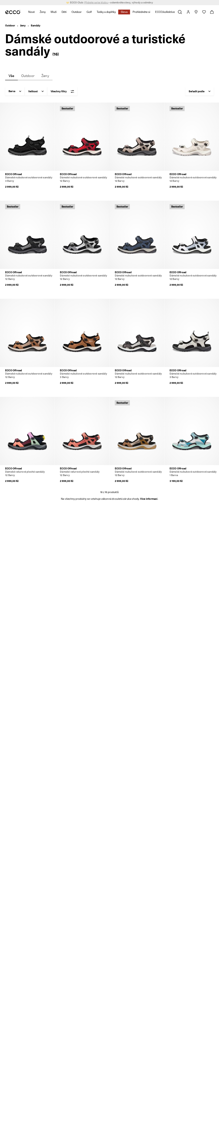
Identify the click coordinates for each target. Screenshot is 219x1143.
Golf (89, 12)
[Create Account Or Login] (188, 12)
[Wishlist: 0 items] (204, 12)
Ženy (43, 12)
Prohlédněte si (141, 12)
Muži (54, 12)
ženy (23, 25)
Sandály (35, 25)
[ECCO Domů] (12, 12)
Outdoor (77, 12)
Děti (64, 12)
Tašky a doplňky (106, 12)
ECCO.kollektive (165, 12)
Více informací (149, 498)
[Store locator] (196, 12)
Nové (31, 12)
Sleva (124, 12)
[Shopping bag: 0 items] (212, 12)
